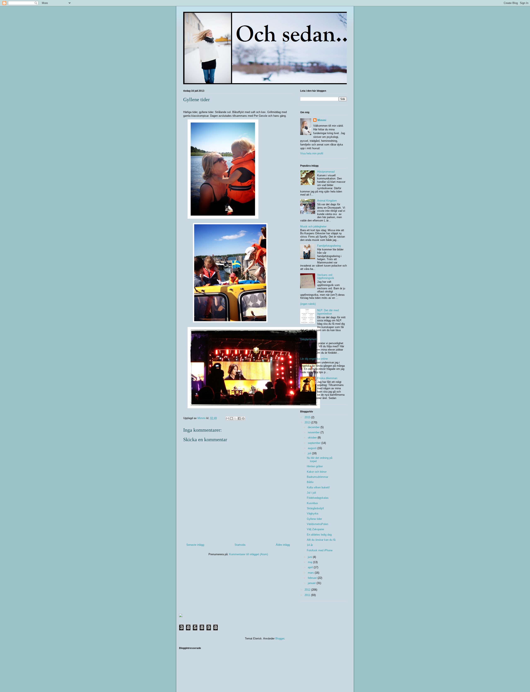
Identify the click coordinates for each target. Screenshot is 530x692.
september (314, 443)
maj (310, 562)
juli (310, 453)
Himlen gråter (315, 466)
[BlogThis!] (231, 418)
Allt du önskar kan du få (321, 539)
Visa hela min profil (311, 153)
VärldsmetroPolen (317, 524)
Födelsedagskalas (318, 497)
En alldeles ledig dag (319, 534)
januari (312, 583)
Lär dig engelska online (314, 358)
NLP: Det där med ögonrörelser (328, 312)
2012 (308, 589)
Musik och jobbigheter (313, 226)
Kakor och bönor (316, 471)
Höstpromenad (326, 171)
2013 (308, 422)
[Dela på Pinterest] (243, 418)
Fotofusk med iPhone (319, 550)
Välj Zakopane (315, 529)
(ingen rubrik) (308, 303)
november (314, 432)
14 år (310, 545)
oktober (313, 437)
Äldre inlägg (283, 544)
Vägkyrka (312, 513)
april (311, 567)
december (314, 427)
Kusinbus (312, 503)
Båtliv (310, 482)
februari (313, 577)
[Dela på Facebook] (239, 418)
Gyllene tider (314, 518)
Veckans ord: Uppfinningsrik (325, 276)
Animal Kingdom (327, 200)
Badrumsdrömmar (317, 476)
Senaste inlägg (195, 544)
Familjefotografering (329, 245)
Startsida (240, 544)
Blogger (279, 638)
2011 (308, 595)
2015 (308, 417)
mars (311, 572)
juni (310, 557)
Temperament (308, 339)
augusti (312, 448)
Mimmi (321, 120)
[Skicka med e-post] (227, 418)
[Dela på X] (235, 418)
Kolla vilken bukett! (318, 487)
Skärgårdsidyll (315, 508)
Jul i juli (311, 492)
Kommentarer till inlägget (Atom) (248, 554)
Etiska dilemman (327, 378)
